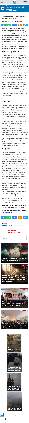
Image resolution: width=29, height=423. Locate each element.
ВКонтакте (18, 210)
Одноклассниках (7, 212)
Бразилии (17, 7)
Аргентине (9, 9)
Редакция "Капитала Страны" (16, 225)
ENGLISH (8, 1)
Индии (8, 7)
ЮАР (21, 7)
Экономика (25, 244)
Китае (11, 7)
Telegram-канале (17, 209)
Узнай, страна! (24, 289)
